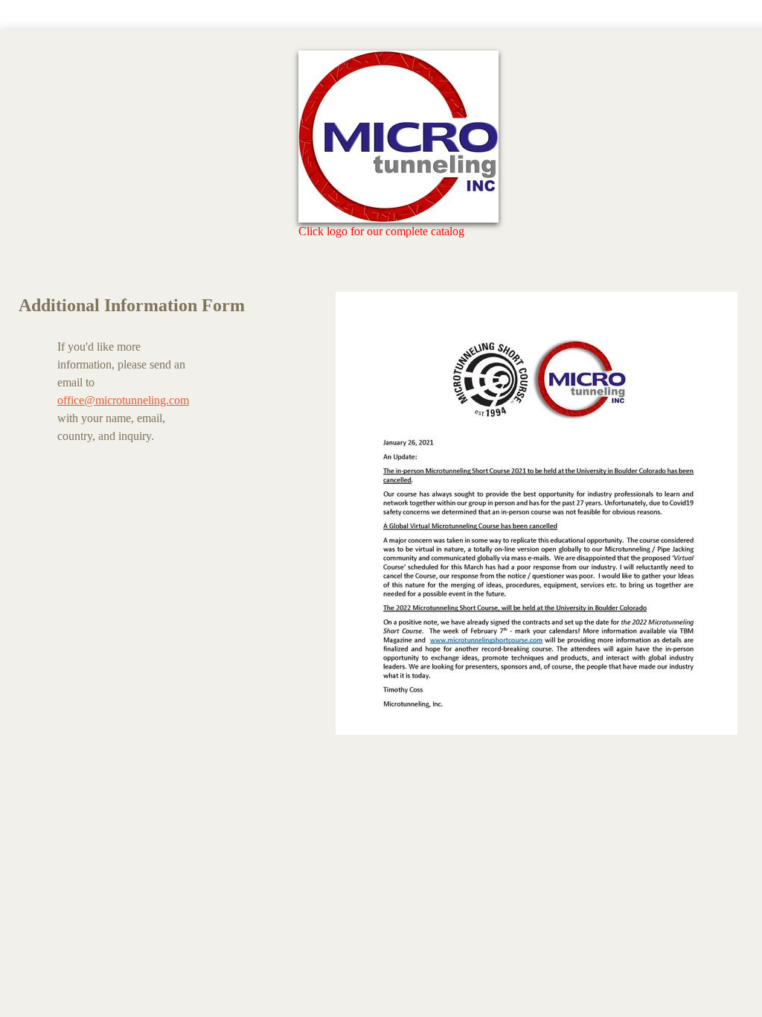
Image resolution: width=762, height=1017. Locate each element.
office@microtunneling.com (123, 400)
